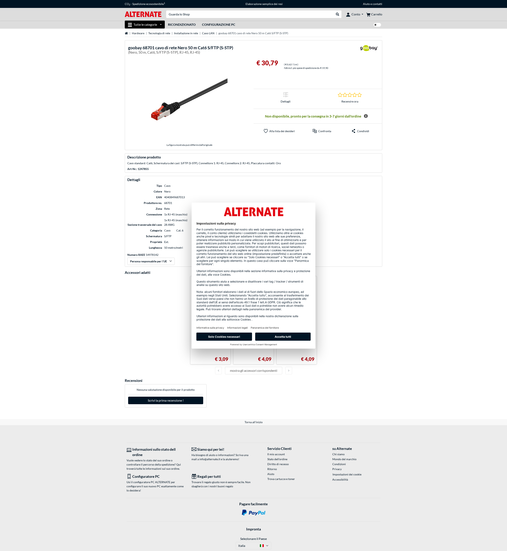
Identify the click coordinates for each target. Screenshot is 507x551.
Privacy (337, 469)
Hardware (138, 33)
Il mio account (276, 454)
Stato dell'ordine (277, 459)
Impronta (253, 529)
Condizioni (339, 464)
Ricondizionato (182, 24)
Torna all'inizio (254, 422)
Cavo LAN (208, 33)
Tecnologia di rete (159, 33)
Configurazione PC (218, 24)
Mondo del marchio (344, 459)
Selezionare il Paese (253, 539)
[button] (322, 131)
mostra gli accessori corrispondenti (253, 370)
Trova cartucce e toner (281, 479)
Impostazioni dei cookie (347, 474)
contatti (377, 4)
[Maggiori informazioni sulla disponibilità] (365, 116)
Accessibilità (340, 479)
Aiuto (366, 4)
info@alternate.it (209, 459)
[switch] (377, 25)
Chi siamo (338, 454)
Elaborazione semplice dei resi (264, 4)
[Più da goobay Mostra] (369, 50)
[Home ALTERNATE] (143, 14)
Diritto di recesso (278, 464)
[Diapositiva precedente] (218, 370)
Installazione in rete (186, 33)
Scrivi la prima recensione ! (166, 400)
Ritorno (272, 469)
